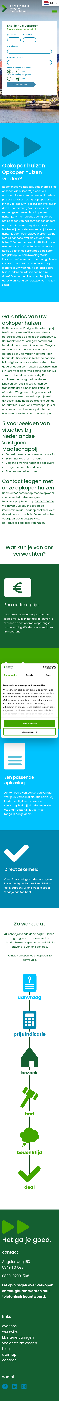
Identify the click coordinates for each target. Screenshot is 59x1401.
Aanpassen (28, 732)
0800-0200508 (44, 501)
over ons (9, 1326)
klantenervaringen (18, 1337)
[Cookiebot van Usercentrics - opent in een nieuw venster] (43, 667)
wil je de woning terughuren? (20, 74)
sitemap (9, 1354)
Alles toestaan (29, 723)
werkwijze (10, 1331)
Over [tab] (48, 675)
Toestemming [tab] (10, 675)
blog (6, 1348)
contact (9, 1360)
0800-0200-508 (15, 1276)
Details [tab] (29, 675)
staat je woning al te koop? (19, 68)
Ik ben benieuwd (20, 84)
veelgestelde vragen (19, 1343)
